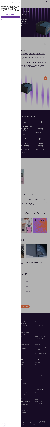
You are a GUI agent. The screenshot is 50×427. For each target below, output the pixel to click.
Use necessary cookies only (10, 20)
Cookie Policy (3, 12)
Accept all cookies (11, 17)
